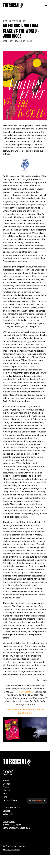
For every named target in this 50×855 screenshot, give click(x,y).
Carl (30, 41)
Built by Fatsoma (11, 849)
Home (6, 780)
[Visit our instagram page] (10, 772)
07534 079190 (13, 824)
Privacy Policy (10, 800)
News (6, 787)
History (6, 790)
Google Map (9, 821)
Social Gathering (14, 21)
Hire (5, 796)
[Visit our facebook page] (5, 772)
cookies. (38, 801)
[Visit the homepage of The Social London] (13, 5)
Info (5, 793)
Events (6, 783)
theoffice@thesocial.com (17, 827)
